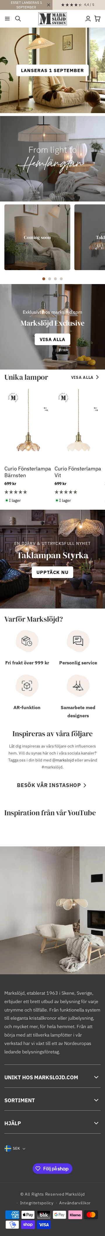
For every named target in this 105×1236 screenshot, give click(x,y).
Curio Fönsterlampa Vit (78, 472)
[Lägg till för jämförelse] (45, 409)
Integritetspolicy (37, 1202)
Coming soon (37, 237)
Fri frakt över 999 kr (27, 663)
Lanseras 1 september (52, 70)
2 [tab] (49, 278)
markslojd (65, 760)
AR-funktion (27, 707)
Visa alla (82, 377)
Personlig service (78, 663)
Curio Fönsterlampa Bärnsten (27, 472)
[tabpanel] (37, 237)
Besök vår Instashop (49, 785)
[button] (7, 18)
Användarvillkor (75, 1202)
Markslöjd (75, 1194)
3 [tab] (55, 278)
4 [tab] (61, 278)
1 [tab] (43, 278)
